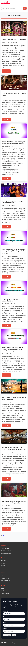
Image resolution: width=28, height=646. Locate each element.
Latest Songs (4, 575)
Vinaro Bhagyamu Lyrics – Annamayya (14, 39)
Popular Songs (5, 578)
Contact (3, 590)
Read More (6, 71)
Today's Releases (6, 550)
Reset (13, 635)
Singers (3, 563)
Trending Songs (5, 580)
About (2, 588)
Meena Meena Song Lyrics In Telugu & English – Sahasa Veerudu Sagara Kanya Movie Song (14, 349)
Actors (3, 565)
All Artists (3, 561)
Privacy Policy (5, 593)
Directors (3, 568)
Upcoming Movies (6, 553)
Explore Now (7, 635)
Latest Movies (5, 548)
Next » (4, 535)
